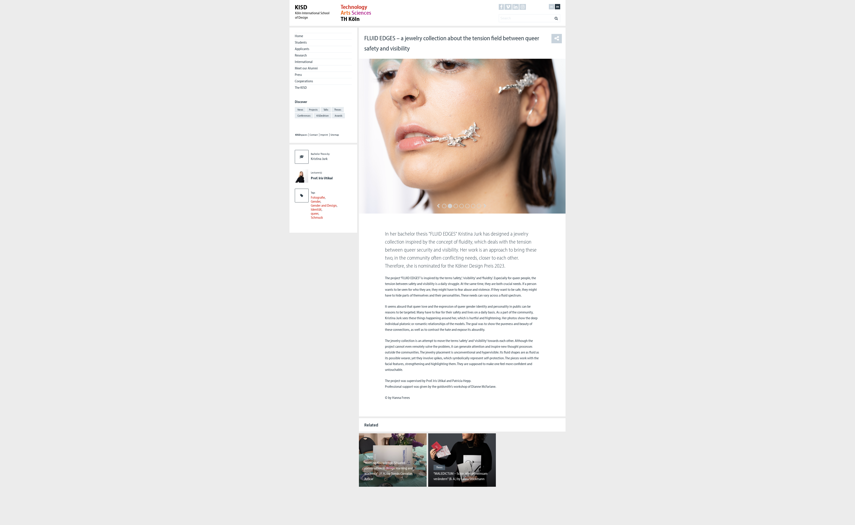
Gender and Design (324, 205)
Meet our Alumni (306, 68)
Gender (315, 201)
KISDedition (322, 115)
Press (298, 74)
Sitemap (334, 134)
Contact (314, 134)
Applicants (302, 48)
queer (314, 213)
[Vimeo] (508, 7)
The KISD (301, 87)
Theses (337, 109)
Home (299, 36)
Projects (313, 109)
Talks (326, 109)
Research (301, 55)
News (300, 109)
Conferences (303, 115)
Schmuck (317, 217)
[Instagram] (522, 7)
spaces (301, 134)
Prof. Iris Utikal (322, 178)
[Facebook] (501, 7)
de (551, 6)
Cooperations (304, 81)
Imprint (324, 134)
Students (301, 42)
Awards (338, 115)
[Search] (556, 17)
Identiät (316, 209)
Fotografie (318, 197)
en (557, 6)
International (304, 61)
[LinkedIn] (515, 7)
